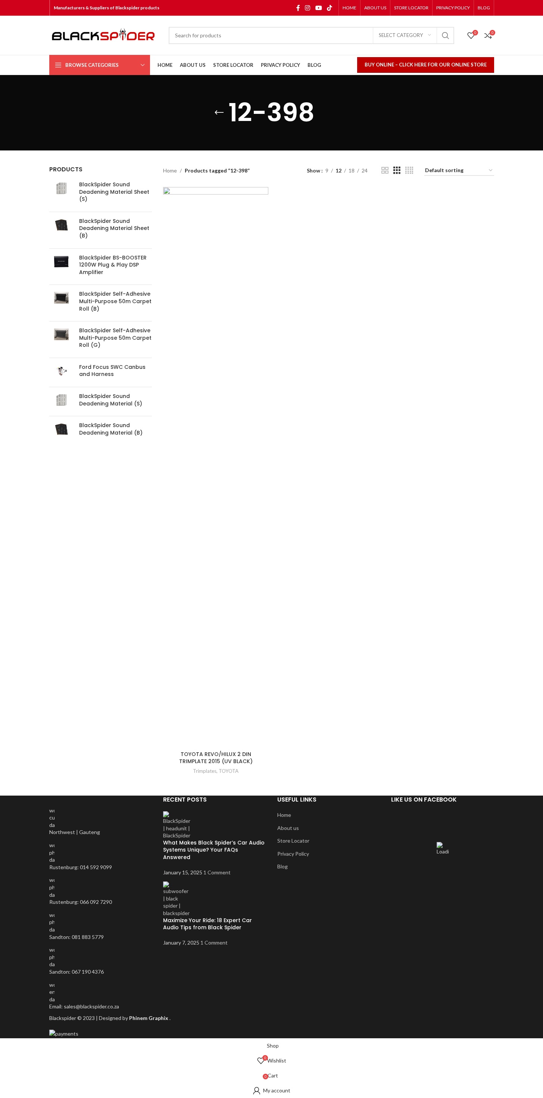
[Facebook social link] (298, 7)
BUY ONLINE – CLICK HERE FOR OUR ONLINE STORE (426, 65)
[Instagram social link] (308, 7)
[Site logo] (105, 35)
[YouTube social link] (318, 7)
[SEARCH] (445, 35)
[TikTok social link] (329, 7)
